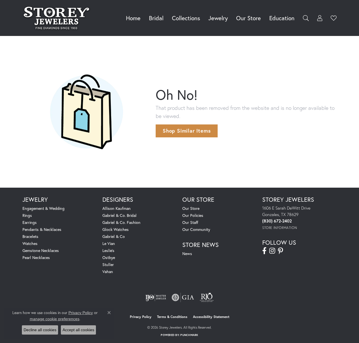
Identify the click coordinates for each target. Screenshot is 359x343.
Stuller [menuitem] (108, 264)
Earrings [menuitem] (29, 222)
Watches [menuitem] (30, 243)
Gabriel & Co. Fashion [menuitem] (121, 222)
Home (133, 18)
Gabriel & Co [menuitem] (113, 236)
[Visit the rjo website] (207, 297)
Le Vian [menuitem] (108, 243)
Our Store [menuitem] (190, 208)
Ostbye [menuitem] (108, 257)
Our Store (248, 18)
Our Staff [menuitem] (190, 222)
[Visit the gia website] (183, 297)
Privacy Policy (140, 317)
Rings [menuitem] (27, 215)
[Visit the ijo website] (155, 297)
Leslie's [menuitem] (108, 250)
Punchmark (189, 335)
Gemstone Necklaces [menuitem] (40, 250)
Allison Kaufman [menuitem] (116, 208)
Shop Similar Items (187, 130)
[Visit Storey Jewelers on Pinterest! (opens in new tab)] (280, 250)
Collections (186, 18)
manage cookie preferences (54, 319)
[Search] (306, 18)
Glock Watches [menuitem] (115, 229)
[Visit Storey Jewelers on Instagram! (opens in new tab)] (272, 250)
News (187, 253)
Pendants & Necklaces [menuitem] (41, 229)
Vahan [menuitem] (107, 271)
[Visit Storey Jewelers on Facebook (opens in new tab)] (264, 250)
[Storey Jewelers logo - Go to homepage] (58, 18)
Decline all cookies (40, 330)
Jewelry (218, 18)
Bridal (156, 18)
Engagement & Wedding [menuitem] (43, 208)
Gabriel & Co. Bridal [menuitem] (119, 215)
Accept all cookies (78, 330)
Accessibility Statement (211, 317)
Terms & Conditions (172, 317)
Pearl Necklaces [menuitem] (36, 257)
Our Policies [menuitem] (192, 215)
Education (281, 18)
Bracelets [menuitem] (30, 236)
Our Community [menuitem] (196, 229)
